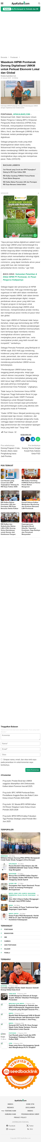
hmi (5, 937)
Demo (16, 893)
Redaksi (10, 1107)
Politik (24, 895)
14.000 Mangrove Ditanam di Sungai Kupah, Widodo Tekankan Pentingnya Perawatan (23, 998)
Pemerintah (13, 895)
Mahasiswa (12, 873)
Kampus (24, 893)
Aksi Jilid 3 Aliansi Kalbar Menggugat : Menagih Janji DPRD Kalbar (24, 900)
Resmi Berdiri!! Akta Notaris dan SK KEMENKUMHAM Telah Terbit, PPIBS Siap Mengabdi (24, 868)
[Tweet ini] (27, 439)
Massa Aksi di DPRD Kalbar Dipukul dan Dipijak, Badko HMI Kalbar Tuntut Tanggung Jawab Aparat (24, 878)
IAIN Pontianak (10, 945)
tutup (2, 1111)
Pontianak (32, 895)
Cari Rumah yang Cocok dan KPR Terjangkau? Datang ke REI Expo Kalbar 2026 (22, 1037)
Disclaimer (30, 1107)
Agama (11, 883)
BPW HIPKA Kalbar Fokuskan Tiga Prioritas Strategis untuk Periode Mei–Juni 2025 (20, 818)
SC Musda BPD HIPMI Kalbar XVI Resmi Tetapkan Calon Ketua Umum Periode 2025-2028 (19, 807)
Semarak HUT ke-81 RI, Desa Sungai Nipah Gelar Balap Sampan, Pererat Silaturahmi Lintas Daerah (23, 1027)
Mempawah (4, 856)
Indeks (10, 1104)
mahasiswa (8, 933)
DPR (19, 893)
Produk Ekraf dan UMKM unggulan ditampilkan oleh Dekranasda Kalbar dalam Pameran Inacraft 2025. (18, 783)
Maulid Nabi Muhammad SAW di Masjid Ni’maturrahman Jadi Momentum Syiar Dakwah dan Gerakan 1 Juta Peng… (24, 1017)
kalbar (7, 949)
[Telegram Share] (33, 439)
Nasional (4, 986)
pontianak (8, 929)
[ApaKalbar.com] (20, 3)
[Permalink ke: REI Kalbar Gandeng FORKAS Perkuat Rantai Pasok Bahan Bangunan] (31, 474)
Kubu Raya (12, 993)
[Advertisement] (20, 34)
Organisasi (13, 863)
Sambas (7, 941)
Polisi (20, 895)
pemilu (7, 953)
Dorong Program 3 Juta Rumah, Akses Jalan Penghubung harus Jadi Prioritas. (10, 451)
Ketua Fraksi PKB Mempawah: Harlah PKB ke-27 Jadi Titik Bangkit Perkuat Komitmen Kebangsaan (24, 918)
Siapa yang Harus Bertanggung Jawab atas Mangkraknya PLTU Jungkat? (24, 1046)
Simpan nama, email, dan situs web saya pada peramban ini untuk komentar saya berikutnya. (18, 762)
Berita (11, 893)
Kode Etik (30, 1104)
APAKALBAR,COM (21, 114)
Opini (10, 1043)
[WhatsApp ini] (38, 439)
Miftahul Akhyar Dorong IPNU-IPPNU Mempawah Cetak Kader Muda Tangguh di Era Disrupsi (20, 859)
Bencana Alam (14, 1003)
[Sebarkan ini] (22, 439)
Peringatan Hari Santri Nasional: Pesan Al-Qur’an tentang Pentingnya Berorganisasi (24, 887)
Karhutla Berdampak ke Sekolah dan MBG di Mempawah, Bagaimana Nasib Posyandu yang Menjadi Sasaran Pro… (24, 1007)
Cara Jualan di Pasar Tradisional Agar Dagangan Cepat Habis (24, 908)
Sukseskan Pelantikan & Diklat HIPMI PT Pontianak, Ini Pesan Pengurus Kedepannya (20, 277)
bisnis (11, 905)
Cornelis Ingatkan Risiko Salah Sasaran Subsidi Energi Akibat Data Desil (20, 989)
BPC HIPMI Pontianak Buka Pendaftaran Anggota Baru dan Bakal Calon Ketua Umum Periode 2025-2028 (20, 795)
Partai (16, 913)
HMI (15, 883)
